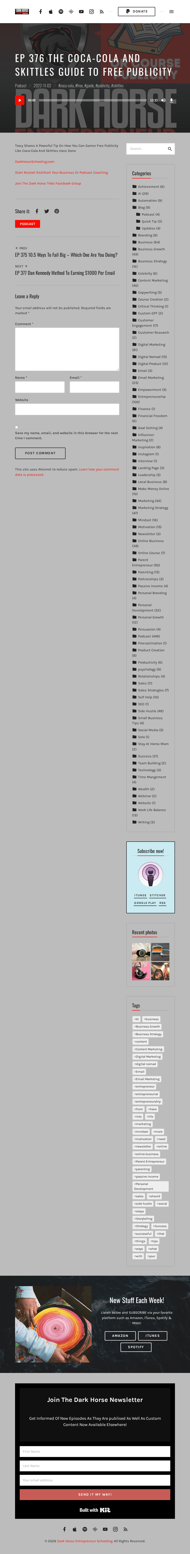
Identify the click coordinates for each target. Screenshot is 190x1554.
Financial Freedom (152, 416)
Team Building (149, 763)
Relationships (149, 676)
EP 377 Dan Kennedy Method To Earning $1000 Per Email (65, 272)
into (139, 1116)
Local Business (150, 482)
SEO (141, 704)
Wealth (143, 789)
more (158, 1131)
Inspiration (146, 447)
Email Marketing (151, 378)
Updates (148, 228)
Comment (24, 324)
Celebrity (145, 273)
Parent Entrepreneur (150, 1161)
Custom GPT (148, 313)
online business (147, 1154)
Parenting (145, 572)
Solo (141, 737)
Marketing (146, 501)
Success (145, 756)
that (161, 1233)
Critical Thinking (151, 306)
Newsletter (146, 534)
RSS (162, 903)
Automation (147, 200)
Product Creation (151, 650)
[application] (95, 100)
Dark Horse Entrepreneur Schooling (84, 1541)
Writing (143, 822)
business (152, 1019)
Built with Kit (95, 1510)
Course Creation (150, 299)
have (153, 1109)
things (140, 1241)
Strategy (142, 1226)
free (80, 85)
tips (155, 1241)
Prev (23, 248)
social (163, 1203)
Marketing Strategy (153, 508)
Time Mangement (152, 777)
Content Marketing (153, 280)
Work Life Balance (152, 810)
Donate (140, 11)
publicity (103, 85)
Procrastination (150, 643)
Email (76, 378)
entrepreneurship (148, 1101)
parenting (143, 1169)
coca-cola (67, 85)
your (152, 1256)
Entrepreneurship (152, 397)
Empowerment (149, 390)
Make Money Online (153, 489)
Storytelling (144, 1218)
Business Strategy (152, 261)
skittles (118, 85)
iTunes (140, 895)
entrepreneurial (147, 1094)
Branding (145, 235)
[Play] (19, 100)
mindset (142, 1131)
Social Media (148, 730)
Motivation (146, 527)
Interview (145, 461)
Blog (141, 207)
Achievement (148, 187)
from (139, 1109)
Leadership (146, 475)
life (151, 1116)
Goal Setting (148, 428)
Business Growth (151, 249)
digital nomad (146, 1064)
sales (139, 1196)
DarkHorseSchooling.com (34, 162)
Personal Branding (152, 593)
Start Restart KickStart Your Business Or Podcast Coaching (61, 172)
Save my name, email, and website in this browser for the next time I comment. (66, 435)
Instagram (146, 454)
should (155, 1196)
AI (139, 193)
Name (21, 378)
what (153, 1248)
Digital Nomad (149, 357)
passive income (147, 1176)
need (161, 1139)
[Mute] (163, 100)
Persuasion (146, 629)
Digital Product (150, 364)
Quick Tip (149, 221)
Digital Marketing (151, 344)
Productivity (147, 662)
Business (145, 242)
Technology (147, 770)
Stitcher (157, 895)
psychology (147, 669)
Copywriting (147, 292)
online (162, 1146)
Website (144, 803)
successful (144, 1233)
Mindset (144, 520)
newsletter (143, 1146)
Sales (142, 683)
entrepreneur (145, 1086)
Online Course (149, 553)
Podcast (20, 85)
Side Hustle (147, 711)
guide (90, 85)
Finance (144, 409)
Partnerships (148, 579)
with (139, 1256)
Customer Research (153, 332)
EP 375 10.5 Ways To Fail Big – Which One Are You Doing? (66, 254)
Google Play (145, 903)
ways (139, 1248)
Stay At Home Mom (153, 744)
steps (140, 1211)
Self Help (145, 697)
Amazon (120, 1336)
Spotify (136, 1347)
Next (19, 266)
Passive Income (150, 586)
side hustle (144, 1203)
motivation (144, 1139)
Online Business (151, 541)
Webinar (144, 796)
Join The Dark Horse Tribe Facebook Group (48, 183)
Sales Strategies (151, 690)
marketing (143, 1124)
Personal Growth (151, 617)
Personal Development (143, 1186)
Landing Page (148, 468)
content (141, 1041)
